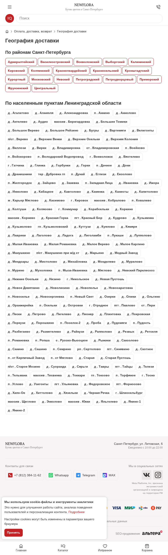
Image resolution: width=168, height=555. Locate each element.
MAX (112, 475)
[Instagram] (158, 475)
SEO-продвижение (128, 533)
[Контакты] (158, 7)
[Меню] (9, 7)
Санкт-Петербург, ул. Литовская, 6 (138, 443)
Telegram (88, 475)
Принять (13, 532)
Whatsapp (62, 475)
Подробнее (76, 512)
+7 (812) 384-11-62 (27, 475)
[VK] (146, 475)
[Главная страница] (9, 31)
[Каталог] (9, 18)
